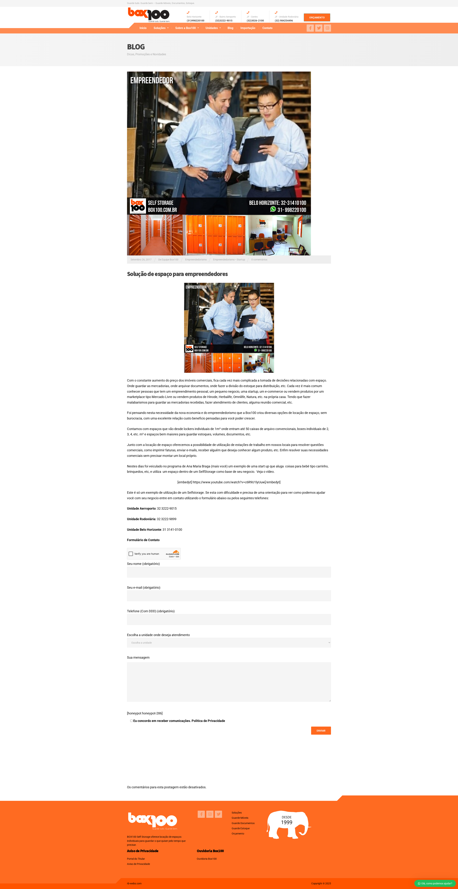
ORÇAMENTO (317, 17)
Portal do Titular (136, 858)
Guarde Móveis (240, 817)
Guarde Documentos (243, 823)
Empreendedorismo (196, 259)
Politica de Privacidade (208, 721)
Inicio (143, 28)
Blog (230, 28)
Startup (241, 259)
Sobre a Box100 (185, 28)
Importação (247, 28)
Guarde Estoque (241, 828)
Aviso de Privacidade (138, 864)
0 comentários (259, 259)
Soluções (159, 28)
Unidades (212, 28)
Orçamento (238, 833)
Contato (267, 28)
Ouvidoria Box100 (207, 858)
